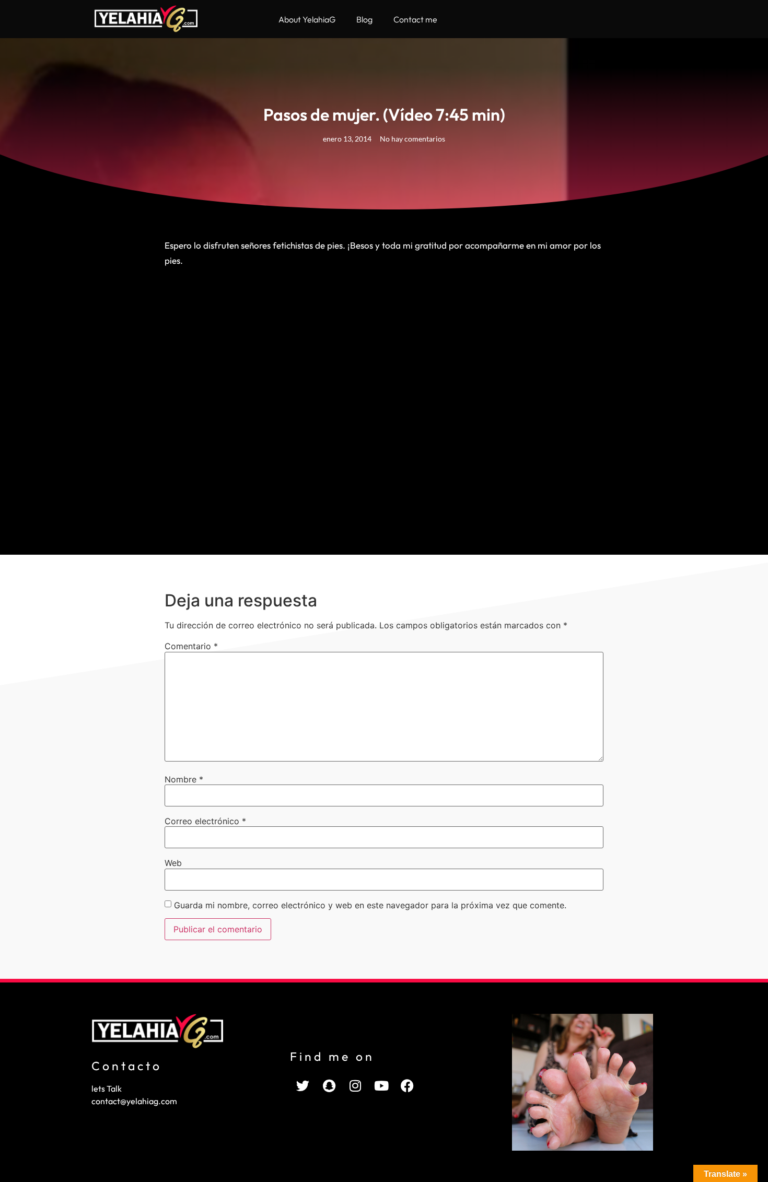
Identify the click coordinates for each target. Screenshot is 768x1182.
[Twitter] (303, 1086)
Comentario (191, 646)
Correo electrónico (205, 821)
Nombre (184, 779)
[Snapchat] (329, 1086)
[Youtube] (381, 1086)
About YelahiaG (306, 19)
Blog (364, 19)
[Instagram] (355, 1086)
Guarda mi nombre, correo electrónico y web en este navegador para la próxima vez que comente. (370, 905)
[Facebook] (407, 1086)
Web (173, 863)
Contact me (415, 19)
